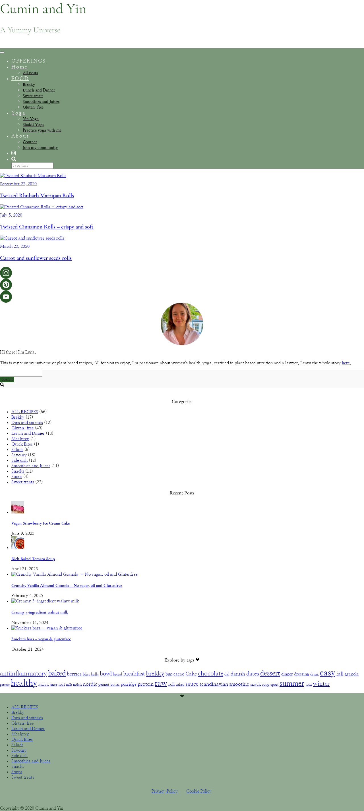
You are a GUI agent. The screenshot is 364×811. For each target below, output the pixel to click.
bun (169, 674)
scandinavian (213, 684)
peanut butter (109, 685)
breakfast (134, 674)
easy (327, 673)
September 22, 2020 (18, 184)
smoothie (239, 684)
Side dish (19, 460)
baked (57, 673)
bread (117, 674)
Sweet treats (33, 96)
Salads (17, 450)
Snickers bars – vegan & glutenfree (41, 638)
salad (180, 685)
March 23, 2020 (15, 246)
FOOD (20, 78)
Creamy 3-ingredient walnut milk (39, 612)
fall (340, 674)
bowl (106, 674)
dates (252, 674)
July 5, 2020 (11, 215)
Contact (30, 142)
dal (226, 674)
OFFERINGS (28, 61)
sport (274, 685)
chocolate (210, 674)
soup (265, 685)
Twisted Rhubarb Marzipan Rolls (37, 195)
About (20, 136)
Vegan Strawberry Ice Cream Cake (40, 523)
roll (171, 684)
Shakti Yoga (33, 125)
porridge (128, 684)
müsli (77, 685)
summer (292, 683)
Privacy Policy (165, 791)
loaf (62, 685)
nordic (90, 684)
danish (238, 674)
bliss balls (91, 674)
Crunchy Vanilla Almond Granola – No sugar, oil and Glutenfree (66, 585)
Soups (16, 477)
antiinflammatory (23, 673)
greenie (5, 684)
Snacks (17, 471)
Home (19, 67)
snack (255, 684)
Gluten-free (33, 107)
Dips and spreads (27, 423)
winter (321, 684)
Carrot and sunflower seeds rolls (36, 258)
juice (53, 685)
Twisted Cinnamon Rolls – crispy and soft (47, 226)
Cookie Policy (199, 791)
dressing (301, 674)
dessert (270, 673)
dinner (287, 674)
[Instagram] (182, 273)
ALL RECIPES (24, 412)
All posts (30, 73)
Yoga (18, 113)
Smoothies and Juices (41, 102)
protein (146, 684)
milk (69, 684)
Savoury (19, 455)
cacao (178, 674)
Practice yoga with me (42, 130)
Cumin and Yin (43, 8)
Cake (191, 674)
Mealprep (20, 439)
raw (161, 683)
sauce (191, 684)
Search (7, 379)
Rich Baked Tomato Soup (33, 558)
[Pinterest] (182, 285)
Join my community (40, 148)
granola (352, 674)
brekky (155, 673)
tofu (308, 685)
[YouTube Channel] (182, 297)
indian (43, 685)
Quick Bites (22, 444)
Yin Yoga (31, 119)
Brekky (29, 85)
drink (314, 674)
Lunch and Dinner (39, 90)
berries (74, 674)
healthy (24, 683)
